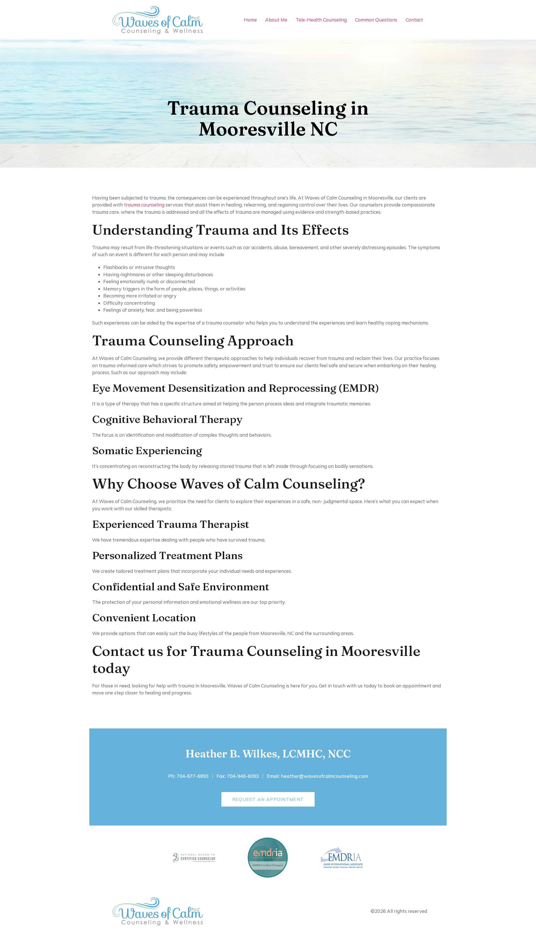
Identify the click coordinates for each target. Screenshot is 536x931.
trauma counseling (144, 205)
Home (250, 20)
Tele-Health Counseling (321, 20)
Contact (414, 20)
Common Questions (376, 20)
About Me (276, 20)
